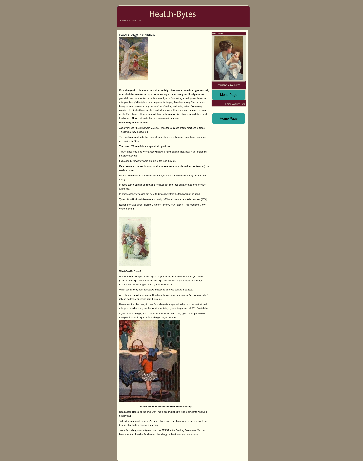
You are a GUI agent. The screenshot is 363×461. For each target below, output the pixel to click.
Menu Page (228, 95)
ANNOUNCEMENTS (235, 15)
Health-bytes (130, 16)
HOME (241, 6)
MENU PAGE (237, 19)
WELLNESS (239, 23)
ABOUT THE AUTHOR (234, 10)
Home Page (229, 118)
